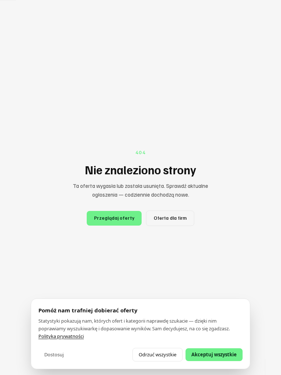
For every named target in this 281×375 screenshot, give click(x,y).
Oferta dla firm (170, 218)
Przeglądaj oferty (114, 218)
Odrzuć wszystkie (157, 354)
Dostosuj (54, 354)
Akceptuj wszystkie (214, 354)
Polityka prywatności (61, 336)
